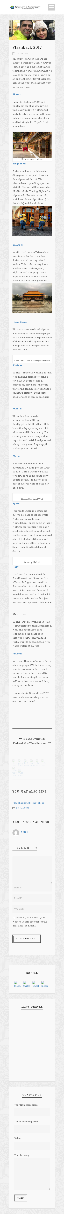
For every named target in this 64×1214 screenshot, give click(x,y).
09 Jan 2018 (22, 54)
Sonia (24, 831)
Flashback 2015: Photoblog (28, 802)
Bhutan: (17, 94)
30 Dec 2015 (23, 808)
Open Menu (51, 7)
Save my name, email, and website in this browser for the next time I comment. (29, 921)
